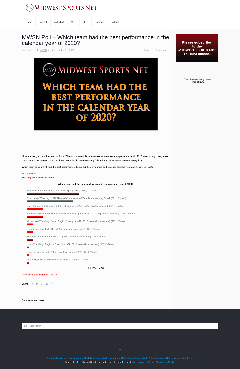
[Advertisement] (96, 145)
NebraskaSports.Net (159, 358)
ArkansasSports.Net (57, 358)
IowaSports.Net (117, 358)
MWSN (43, 50)
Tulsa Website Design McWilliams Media (154, 362)
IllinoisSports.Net (98, 358)
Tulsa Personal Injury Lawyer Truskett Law (198, 80)
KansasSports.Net (78, 358)
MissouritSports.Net (137, 358)
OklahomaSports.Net (182, 358)
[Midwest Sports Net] (61, 7)
